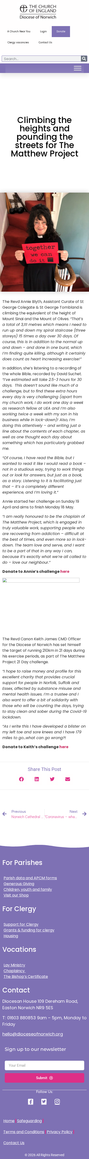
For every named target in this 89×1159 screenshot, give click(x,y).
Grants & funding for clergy (29, 930)
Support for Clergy (21, 924)
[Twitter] (44, 1101)
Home (8, 1121)
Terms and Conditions (23, 1132)
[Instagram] (58, 1101)
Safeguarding (29, 1121)
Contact (16, 990)
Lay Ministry (14, 965)
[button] (21, 779)
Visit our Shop (16, 895)
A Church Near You (18, 31)
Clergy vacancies (18, 42)
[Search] (84, 58)
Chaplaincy (15, 971)
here (64, 571)
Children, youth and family (28, 889)
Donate (60, 31)
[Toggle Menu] (77, 68)
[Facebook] (31, 1101)
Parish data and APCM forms (30, 878)
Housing (11, 936)
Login (43, 31)
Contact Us (45, 42)
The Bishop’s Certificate (26, 976)
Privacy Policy (59, 1132)
